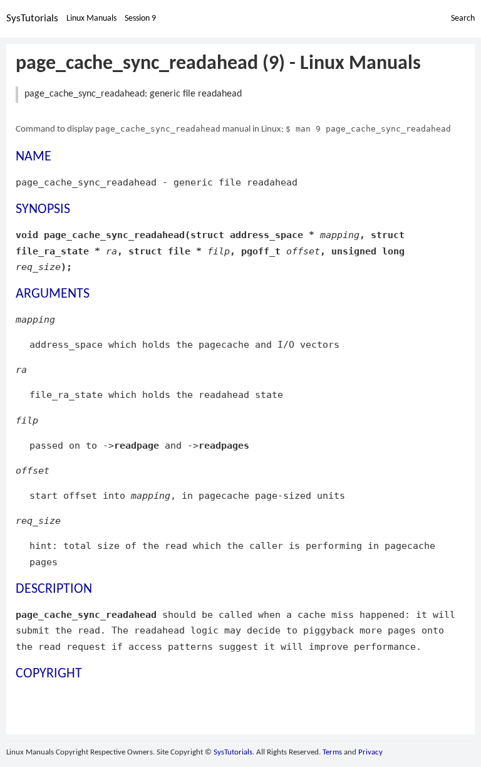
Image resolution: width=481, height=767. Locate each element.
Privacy (370, 752)
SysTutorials (32, 18)
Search (463, 18)
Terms (332, 752)
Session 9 (140, 18)
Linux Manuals (91, 18)
